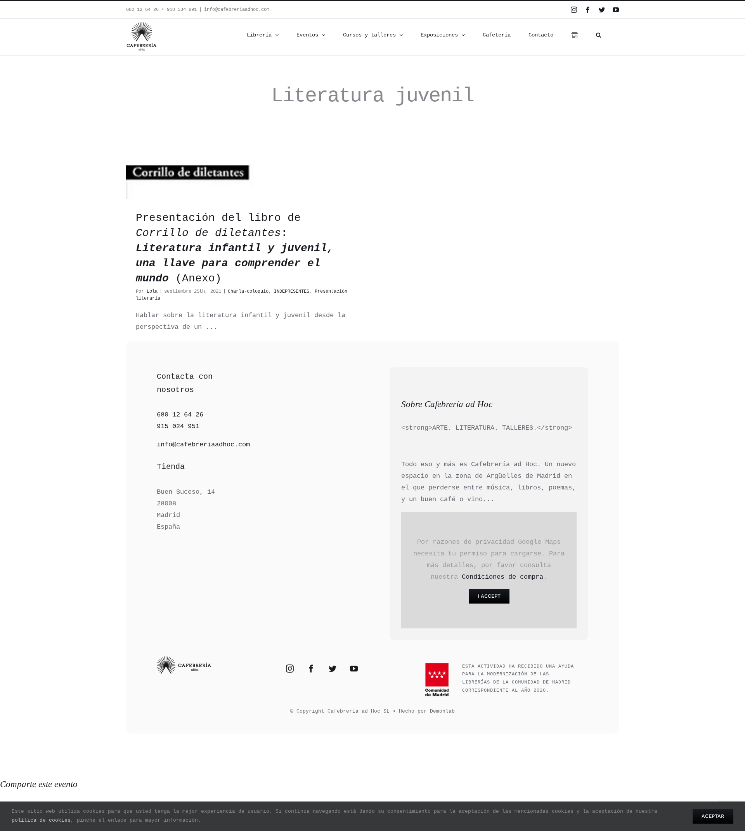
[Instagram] (289, 668)
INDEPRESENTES (291, 291)
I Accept (489, 596)
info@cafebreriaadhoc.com (236, 9)
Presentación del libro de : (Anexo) (235, 248)
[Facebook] (311, 668)
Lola (152, 291)
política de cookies (41, 820)
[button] (598, 35)
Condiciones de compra (502, 577)
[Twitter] (332, 668)
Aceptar (713, 816)
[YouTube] (354, 668)
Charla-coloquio (248, 291)
